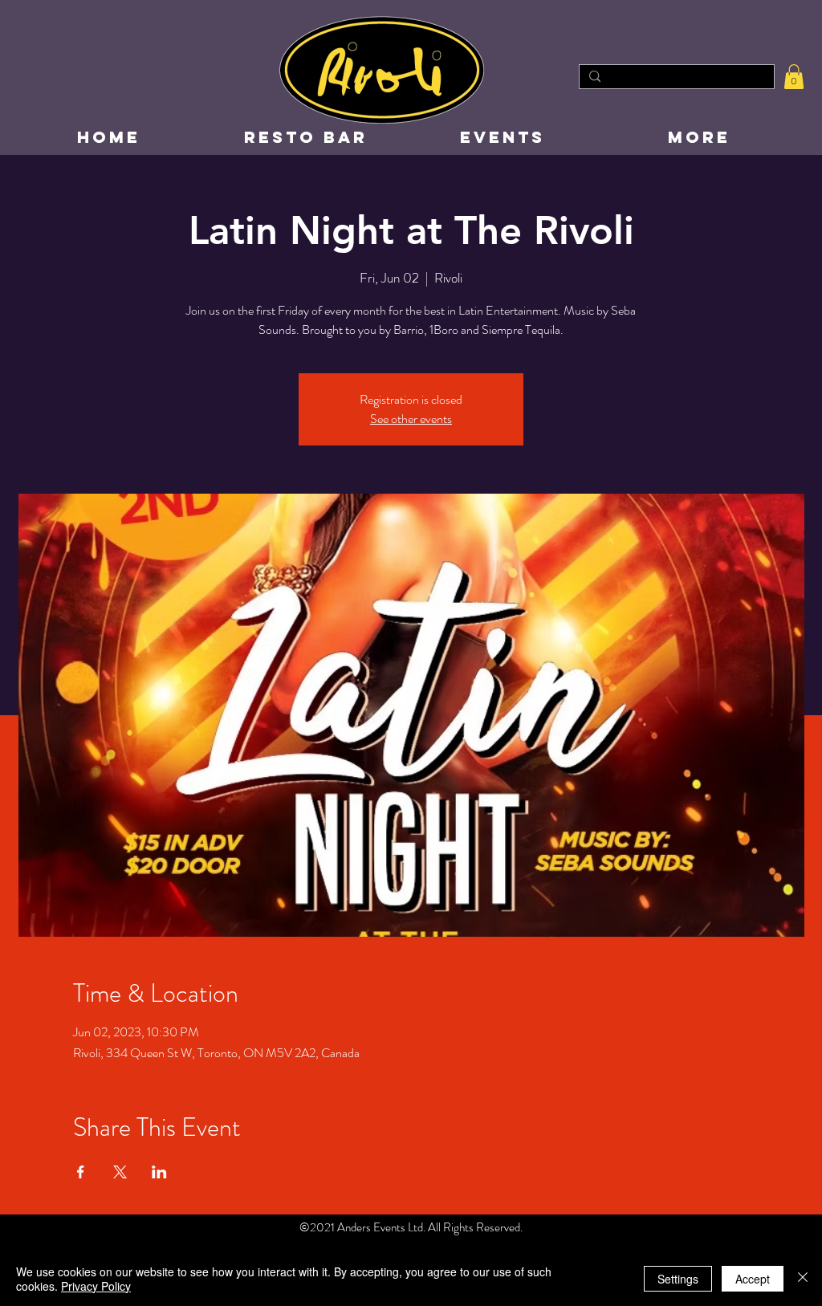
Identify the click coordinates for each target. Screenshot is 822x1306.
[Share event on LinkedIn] (159, 1172)
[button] (793, 76)
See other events (411, 418)
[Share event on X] (120, 1172)
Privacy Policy (96, 1286)
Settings (677, 1279)
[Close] (802, 1278)
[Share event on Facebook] (80, 1172)
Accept (752, 1279)
